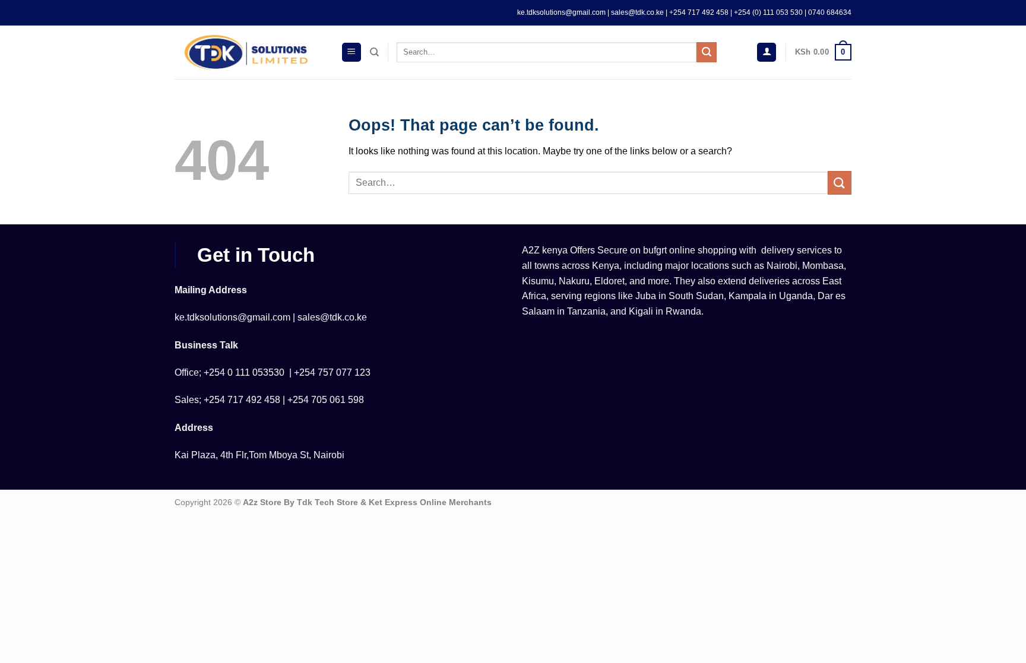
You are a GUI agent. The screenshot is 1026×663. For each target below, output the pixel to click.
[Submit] (706, 52)
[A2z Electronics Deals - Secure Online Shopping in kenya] (249, 52)
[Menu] (351, 52)
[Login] (766, 52)
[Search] (374, 52)
